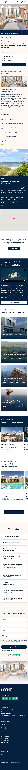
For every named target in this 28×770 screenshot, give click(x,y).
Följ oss (2, 734)
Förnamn (4, 619)
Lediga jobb (4, 728)
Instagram (7, 740)
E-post (4, 630)
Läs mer (3, 110)
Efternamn (4, 625)
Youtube (6, 742)
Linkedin (6, 736)
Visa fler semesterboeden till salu (14, 512)
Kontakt (3, 726)
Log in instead (14, 650)
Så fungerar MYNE (6, 713)
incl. (7, 60)
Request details (14, 248)
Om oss (3, 724)
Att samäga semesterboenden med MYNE (13, 715)
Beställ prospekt (14, 64)
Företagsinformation (5, 721)
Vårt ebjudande (4, 707)
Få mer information (14, 302)
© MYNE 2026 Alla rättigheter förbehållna (10, 762)
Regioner (3, 712)
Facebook (6, 738)
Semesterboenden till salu (8, 710)
